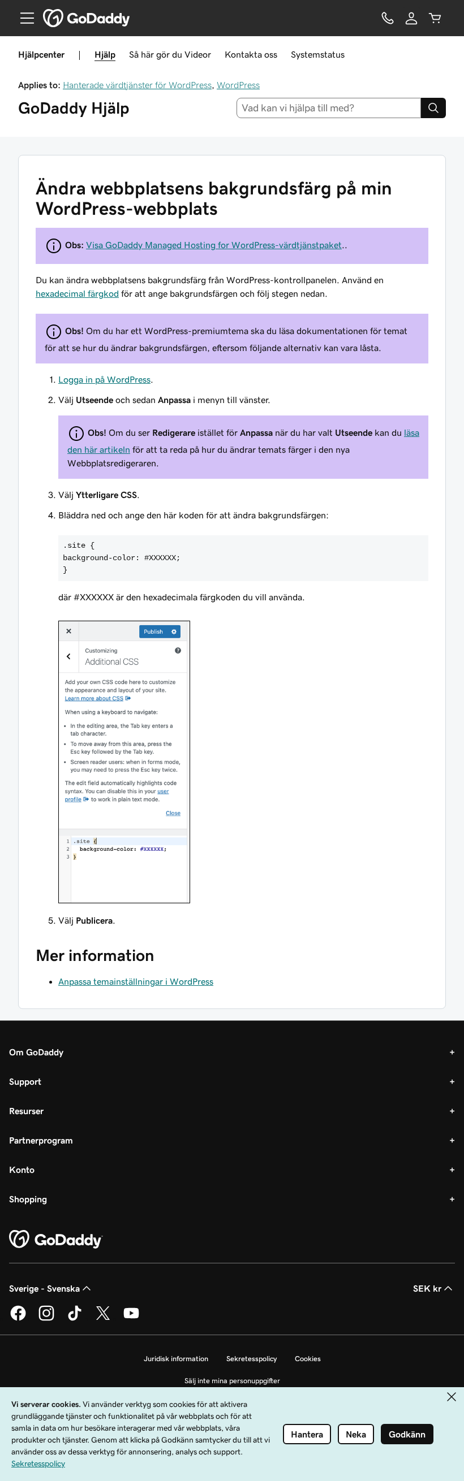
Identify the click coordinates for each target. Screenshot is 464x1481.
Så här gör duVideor (170, 54)
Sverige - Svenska (44, 1288)
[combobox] (329, 108)
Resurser (26, 1110)
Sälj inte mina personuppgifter (232, 1380)
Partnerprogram (41, 1140)
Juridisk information (176, 1358)
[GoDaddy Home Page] (56, 1239)
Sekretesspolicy (251, 1358)
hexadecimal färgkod (77, 293)
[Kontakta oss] (387, 18)
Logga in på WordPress (104, 379)
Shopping (28, 1198)
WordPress (238, 84)
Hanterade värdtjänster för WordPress (137, 84)
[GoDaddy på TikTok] (75, 1318)
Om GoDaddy (36, 1051)
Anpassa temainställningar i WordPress (135, 981)
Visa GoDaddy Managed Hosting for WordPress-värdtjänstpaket (214, 244)
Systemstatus (318, 54)
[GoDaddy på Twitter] (103, 1318)
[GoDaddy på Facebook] (18, 1318)
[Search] (433, 108)
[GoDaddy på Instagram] (46, 1318)
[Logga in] (411, 18)
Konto (22, 1169)
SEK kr (427, 1288)
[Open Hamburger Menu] (22, 18)
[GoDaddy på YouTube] (131, 1318)
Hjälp (104, 54)
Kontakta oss (251, 54)
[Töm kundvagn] (435, 18)
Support (25, 1081)
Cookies (308, 1358)
